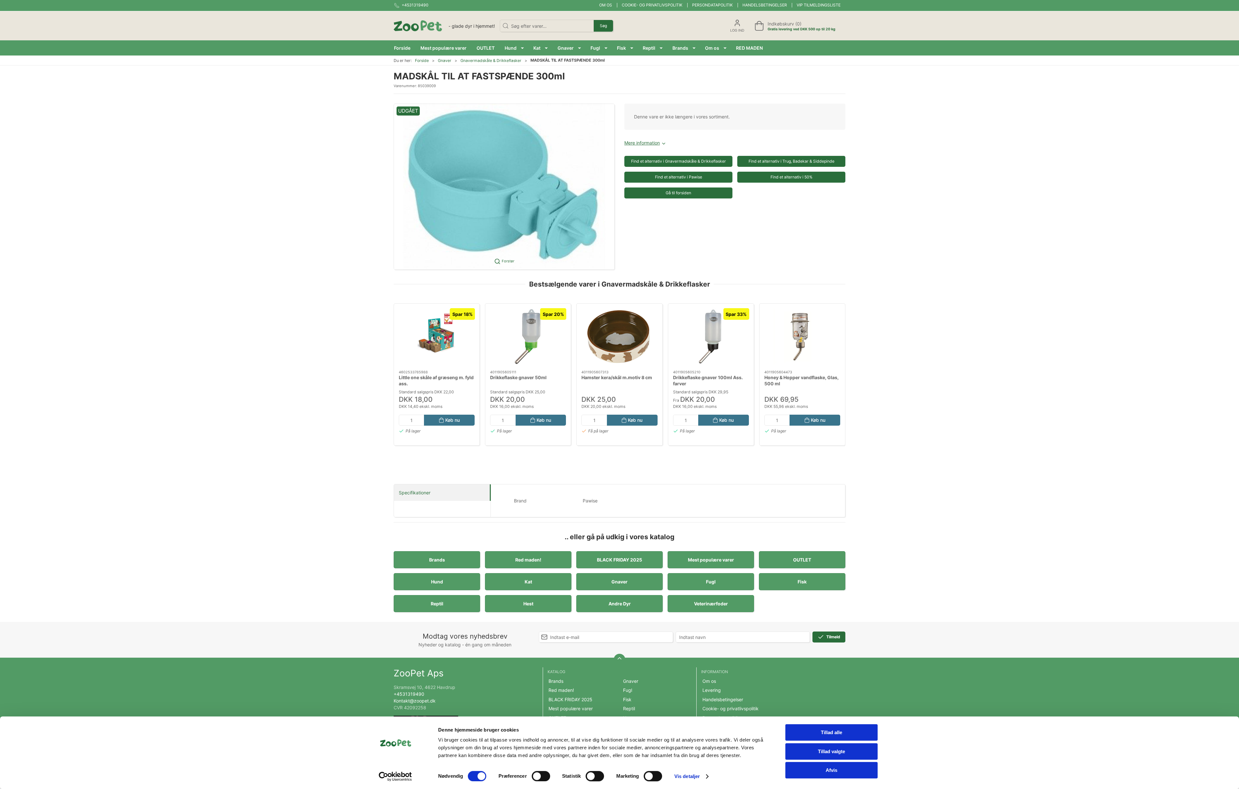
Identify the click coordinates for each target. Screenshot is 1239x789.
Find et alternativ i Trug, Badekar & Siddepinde (791, 161)
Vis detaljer (687, 776)
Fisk (802, 581)
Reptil (437, 603)
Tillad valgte (831, 751)
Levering (711, 690)
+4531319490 (409, 694)
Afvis (831, 770)
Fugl (711, 581)
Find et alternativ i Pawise (678, 177)
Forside (422, 60)
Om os (605, 5)
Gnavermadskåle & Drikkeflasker (490, 60)
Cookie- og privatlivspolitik (652, 5)
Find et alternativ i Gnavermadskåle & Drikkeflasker (678, 161)
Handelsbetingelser (764, 5)
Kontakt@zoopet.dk (415, 700)
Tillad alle (831, 732)
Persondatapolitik (712, 5)
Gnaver (444, 60)
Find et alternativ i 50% (791, 177)
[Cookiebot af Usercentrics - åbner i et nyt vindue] (395, 776)
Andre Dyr (620, 603)
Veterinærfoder (711, 603)
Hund (437, 581)
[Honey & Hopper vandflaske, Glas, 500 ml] (802, 337)
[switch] (541, 776)
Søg (603, 25)
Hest (528, 603)
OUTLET (802, 559)
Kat (528, 581)
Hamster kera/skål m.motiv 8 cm (616, 377)
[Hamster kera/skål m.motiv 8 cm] (619, 337)
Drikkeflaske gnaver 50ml (518, 377)
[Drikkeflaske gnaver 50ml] (528, 337)
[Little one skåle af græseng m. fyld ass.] (437, 337)
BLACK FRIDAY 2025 (619, 559)
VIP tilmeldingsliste (819, 5)
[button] (514, 48)
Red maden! (528, 559)
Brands (437, 559)
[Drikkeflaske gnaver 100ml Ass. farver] (711, 337)
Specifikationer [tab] (414, 492)
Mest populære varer (711, 559)
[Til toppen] (619, 659)
